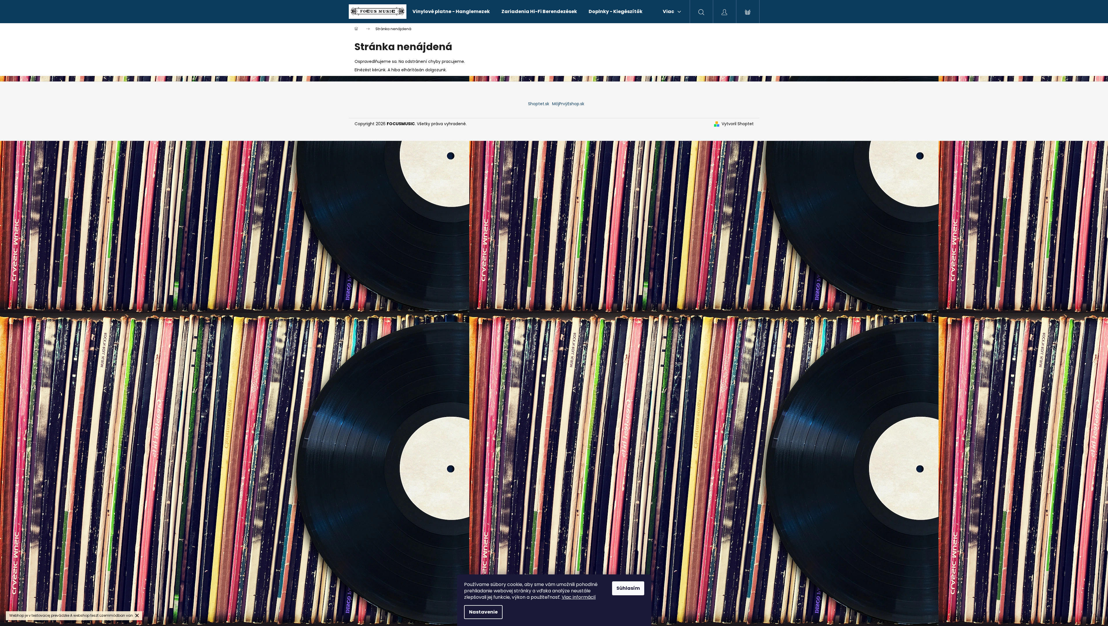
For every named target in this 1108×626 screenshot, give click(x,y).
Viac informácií (579, 597)
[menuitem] (451, 11)
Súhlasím (628, 588)
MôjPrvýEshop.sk (568, 104)
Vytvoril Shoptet (738, 124)
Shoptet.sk (538, 104)
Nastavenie (483, 612)
